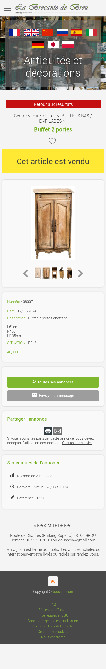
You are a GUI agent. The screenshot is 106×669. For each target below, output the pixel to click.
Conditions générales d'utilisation (53, 621)
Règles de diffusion (52, 610)
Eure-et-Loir (44, 115)
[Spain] (76, 34)
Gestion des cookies (77, 443)
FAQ (53, 605)
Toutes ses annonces (55, 382)
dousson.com (62, 592)
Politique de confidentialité (53, 626)
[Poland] (68, 46)
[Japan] (53, 46)
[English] (31, 34)
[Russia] (62, 34)
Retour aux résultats (53, 104)
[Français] (14, 34)
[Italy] (91, 34)
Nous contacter (53, 637)
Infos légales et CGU (53, 615)
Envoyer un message (56, 395)
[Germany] (38, 46)
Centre (20, 115)
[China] (47, 34)
